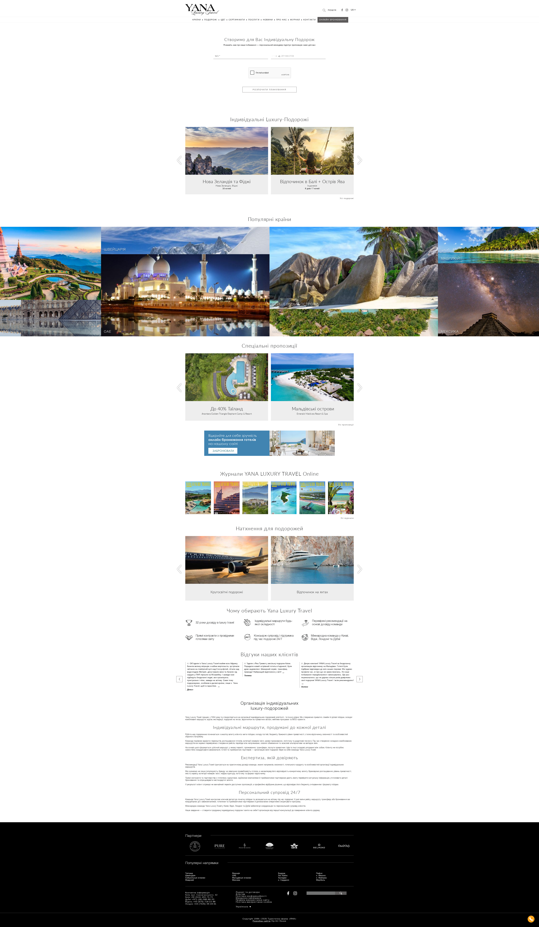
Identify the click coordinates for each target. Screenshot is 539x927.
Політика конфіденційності (251, 896)
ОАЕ (107, 331)
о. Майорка (321, 878)
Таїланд (11, 295)
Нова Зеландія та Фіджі (227, 181)
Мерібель (320, 880)
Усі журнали (347, 518)
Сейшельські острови (295, 304)
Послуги (254, 20)
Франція (11, 331)
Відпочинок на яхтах (312, 592)
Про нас (281, 20)
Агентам (240, 894)
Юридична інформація (248, 898)
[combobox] (275, 56)
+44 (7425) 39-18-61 (205, 904)
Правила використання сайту (252, 900)
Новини (268, 20)
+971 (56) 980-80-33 (203, 899)
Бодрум (281, 873)
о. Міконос (321, 875)
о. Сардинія (283, 880)
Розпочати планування (269, 89)
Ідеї (223, 20)
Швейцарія (115, 249)
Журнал (295, 20)
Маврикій (450, 258)
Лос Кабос (283, 875)
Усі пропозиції (346, 425)
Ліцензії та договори (248, 892)
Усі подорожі (347, 198)
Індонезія (312, 186)
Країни (196, 20)
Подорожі (210, 20)
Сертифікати (237, 20)
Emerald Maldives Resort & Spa (312, 414)
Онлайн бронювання (333, 20)
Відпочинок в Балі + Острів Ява (312, 181)
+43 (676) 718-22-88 (204, 901)
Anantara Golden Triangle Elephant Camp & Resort (227, 414)
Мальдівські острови (294, 331)
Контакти (309, 20)
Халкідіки (282, 878)
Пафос (319, 873)
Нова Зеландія (223, 186)
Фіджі (235, 186)
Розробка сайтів (261, 921)
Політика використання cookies (254, 902)
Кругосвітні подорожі (227, 592)
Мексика (450, 331)
